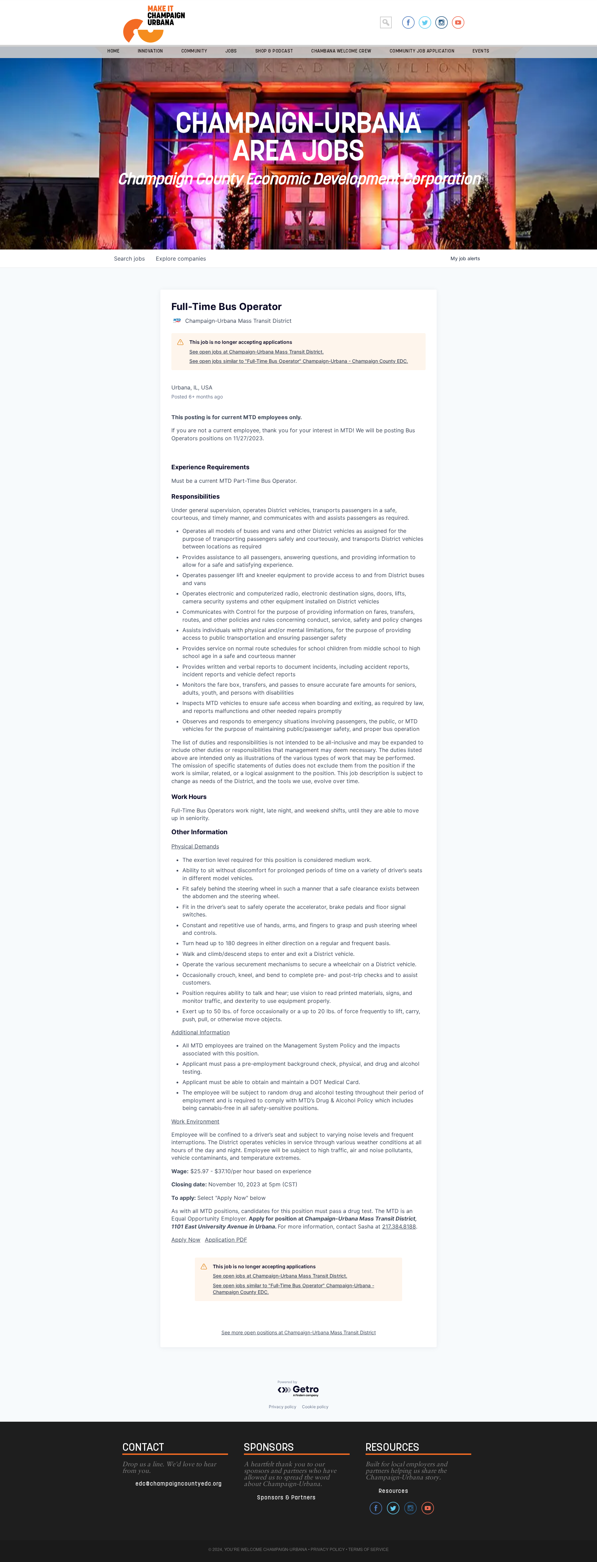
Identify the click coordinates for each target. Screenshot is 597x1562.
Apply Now (185, 1239)
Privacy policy (282, 1406)
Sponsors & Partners (286, 1498)
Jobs (231, 51)
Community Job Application (422, 51)
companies (181, 258)
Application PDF (226, 1239)
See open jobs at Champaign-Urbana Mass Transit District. (256, 352)
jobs (129, 258)
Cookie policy (315, 1406)
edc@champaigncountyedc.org (178, 1484)
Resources (393, 1491)
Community (194, 51)
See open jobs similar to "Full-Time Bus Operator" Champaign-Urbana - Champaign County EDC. (298, 361)
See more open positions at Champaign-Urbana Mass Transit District (298, 1332)
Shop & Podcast (274, 51)
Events (481, 51)
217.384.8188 (399, 1226)
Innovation (150, 51)
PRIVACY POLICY (328, 1549)
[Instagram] (441, 22)
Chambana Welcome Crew (341, 51)
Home (113, 51)
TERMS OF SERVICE (368, 1549)
